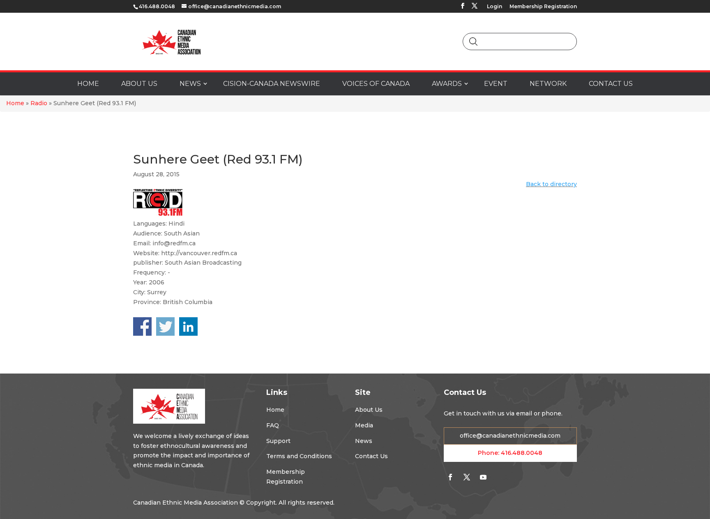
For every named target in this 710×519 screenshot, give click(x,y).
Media (364, 425)
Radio (38, 103)
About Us (369, 409)
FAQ (272, 425)
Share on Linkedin (188, 326)
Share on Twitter (165, 326)
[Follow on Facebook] (450, 477)
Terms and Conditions (299, 456)
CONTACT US (611, 84)
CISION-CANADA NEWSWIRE (271, 84)
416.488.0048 (521, 453)
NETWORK (548, 84)
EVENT (495, 84)
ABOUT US (139, 84)
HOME (88, 84)
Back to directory (551, 184)
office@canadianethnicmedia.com (510, 435)
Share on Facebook (142, 326)
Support (278, 441)
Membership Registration (543, 6)
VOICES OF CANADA (376, 84)
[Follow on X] (466, 477)
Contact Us (371, 456)
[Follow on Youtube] (483, 477)
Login (494, 6)
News (363, 441)
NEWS (190, 84)
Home (15, 103)
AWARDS (447, 84)
